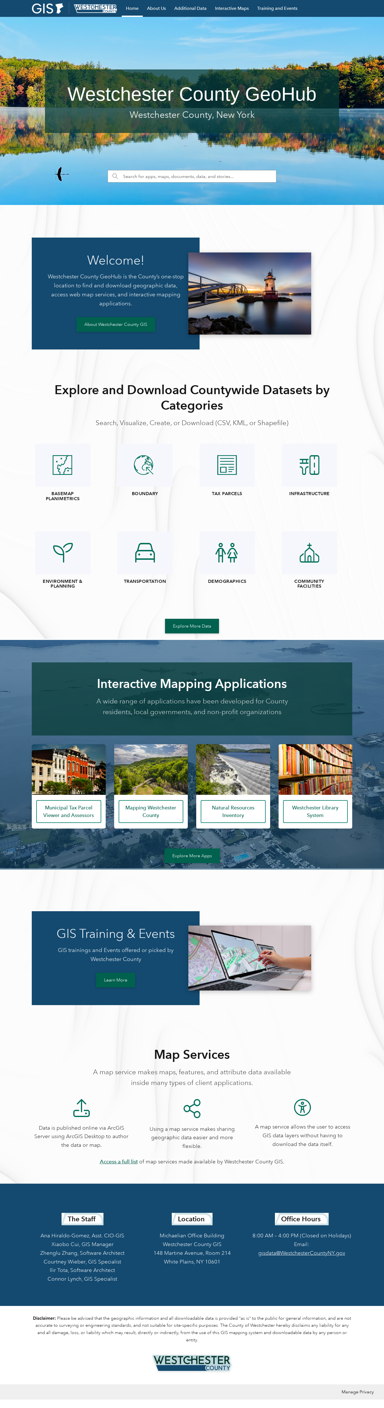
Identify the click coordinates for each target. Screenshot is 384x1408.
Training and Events (277, 8)
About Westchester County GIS (115, 324)
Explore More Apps (192, 856)
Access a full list (119, 1161)
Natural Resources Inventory (233, 811)
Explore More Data (192, 626)
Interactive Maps (232, 8)
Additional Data (190, 8)
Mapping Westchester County (150, 811)
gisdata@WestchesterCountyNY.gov (301, 1253)
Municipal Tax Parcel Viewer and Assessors (68, 811)
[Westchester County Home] (192, 1363)
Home (132, 8)
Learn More (115, 980)
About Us (156, 8)
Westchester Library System (315, 811)
